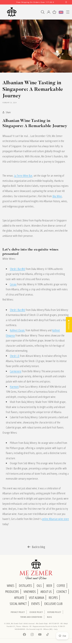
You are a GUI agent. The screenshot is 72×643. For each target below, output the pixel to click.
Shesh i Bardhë (17, 269)
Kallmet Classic (17, 330)
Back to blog (38, 547)
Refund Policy (54, 612)
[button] (41, 12)
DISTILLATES (25, 585)
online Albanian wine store (55, 519)
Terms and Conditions (31, 616)
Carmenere (15, 371)
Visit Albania (36, 597)
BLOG (49, 616)
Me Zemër (15, 623)
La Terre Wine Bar (23, 175)
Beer (49, 585)
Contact (61, 591)
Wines (10, 585)
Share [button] (8, 112)
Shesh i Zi (14, 356)
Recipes (53, 597)
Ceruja (13, 284)
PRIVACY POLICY (18, 612)
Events (35, 603)
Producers (12, 591)
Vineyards (30, 591)
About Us (46, 591)
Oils (39, 585)
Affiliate (19, 597)
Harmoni (14, 386)
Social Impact (18, 603)
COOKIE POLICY (36, 612)
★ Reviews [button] (69, 325)
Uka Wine (57, 196)
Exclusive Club (53, 603)
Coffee (61, 585)
